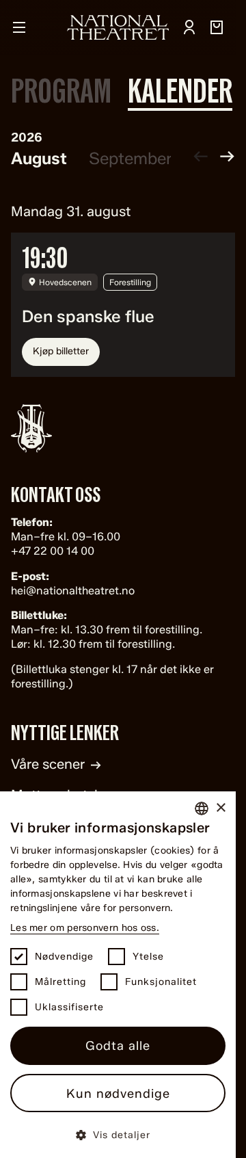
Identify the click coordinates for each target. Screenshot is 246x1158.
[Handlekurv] (216, 27)
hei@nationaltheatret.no (73, 590)
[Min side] (189, 27)
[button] (118, 1134)
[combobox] (201, 808)
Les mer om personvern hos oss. (84, 928)
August (39, 158)
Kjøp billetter (61, 351)
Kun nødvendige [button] (118, 1093)
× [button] (220, 808)
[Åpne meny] (19, 27)
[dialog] (118, 974)
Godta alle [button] (117, 1045)
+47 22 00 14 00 (52, 550)
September (130, 158)
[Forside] (118, 27)
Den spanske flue (88, 316)
